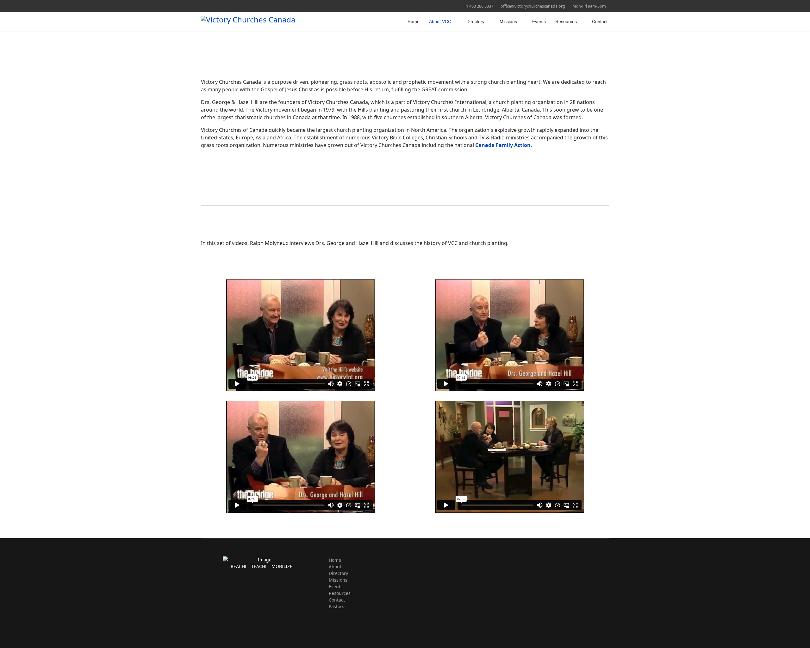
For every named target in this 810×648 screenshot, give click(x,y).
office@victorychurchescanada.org (533, 6)
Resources (566, 21)
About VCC (440, 21)
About (335, 567)
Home (414, 21)
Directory (475, 21)
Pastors (336, 606)
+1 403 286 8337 (478, 6)
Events (539, 21)
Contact (600, 21)
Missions (508, 21)
